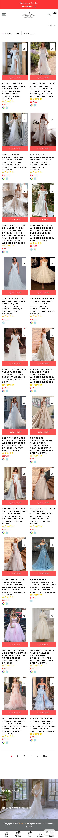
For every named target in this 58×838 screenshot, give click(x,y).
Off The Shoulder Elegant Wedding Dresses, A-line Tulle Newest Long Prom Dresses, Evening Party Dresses (15, 726)
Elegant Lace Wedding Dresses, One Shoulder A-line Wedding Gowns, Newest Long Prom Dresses (42, 162)
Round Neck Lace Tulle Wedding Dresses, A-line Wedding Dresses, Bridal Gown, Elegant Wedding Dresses (14, 587)
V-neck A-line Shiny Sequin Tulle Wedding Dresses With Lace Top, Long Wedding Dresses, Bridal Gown (43, 516)
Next (45, 756)
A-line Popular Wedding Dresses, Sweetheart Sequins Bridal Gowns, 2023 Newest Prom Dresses (14, 91)
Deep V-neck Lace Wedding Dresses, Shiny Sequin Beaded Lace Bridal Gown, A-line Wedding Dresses (14, 306)
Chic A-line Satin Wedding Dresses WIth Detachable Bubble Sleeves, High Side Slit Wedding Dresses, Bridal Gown (42, 232)
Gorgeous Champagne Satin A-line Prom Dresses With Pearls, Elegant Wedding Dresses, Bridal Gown (42, 445)
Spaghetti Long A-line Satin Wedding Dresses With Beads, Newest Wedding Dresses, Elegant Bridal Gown (15, 516)
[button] (8, 101)
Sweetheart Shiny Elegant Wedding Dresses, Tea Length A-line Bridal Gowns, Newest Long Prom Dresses (42, 306)
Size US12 (30, 33)
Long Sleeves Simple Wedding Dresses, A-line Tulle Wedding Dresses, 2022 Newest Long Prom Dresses (14, 162)
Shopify (29, 826)
